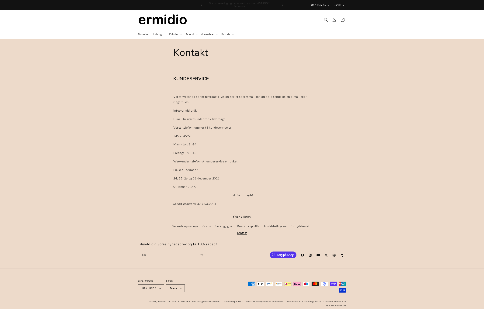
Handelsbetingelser (275, 226)
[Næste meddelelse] (282, 5)
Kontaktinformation (336, 305)
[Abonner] (202, 254)
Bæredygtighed (224, 226)
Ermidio (162, 301)
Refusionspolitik (232, 301)
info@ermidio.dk (185, 110)
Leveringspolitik (312, 301)
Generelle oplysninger (185, 226)
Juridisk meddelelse (335, 301)
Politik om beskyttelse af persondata (264, 301)
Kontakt (242, 232)
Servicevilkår (294, 301)
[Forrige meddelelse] (202, 5)
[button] (159, 34)
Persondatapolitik (248, 226)
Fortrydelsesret (300, 226)
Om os (206, 226)
